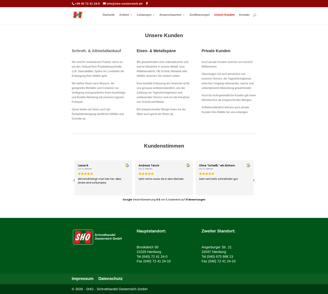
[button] (253, 180)
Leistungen (144, 15)
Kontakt (244, 15)
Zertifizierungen (199, 15)
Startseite (108, 15)
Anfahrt (124, 15)
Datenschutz (110, 278)
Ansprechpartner (170, 15)
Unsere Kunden (224, 15)
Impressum (82, 278)
